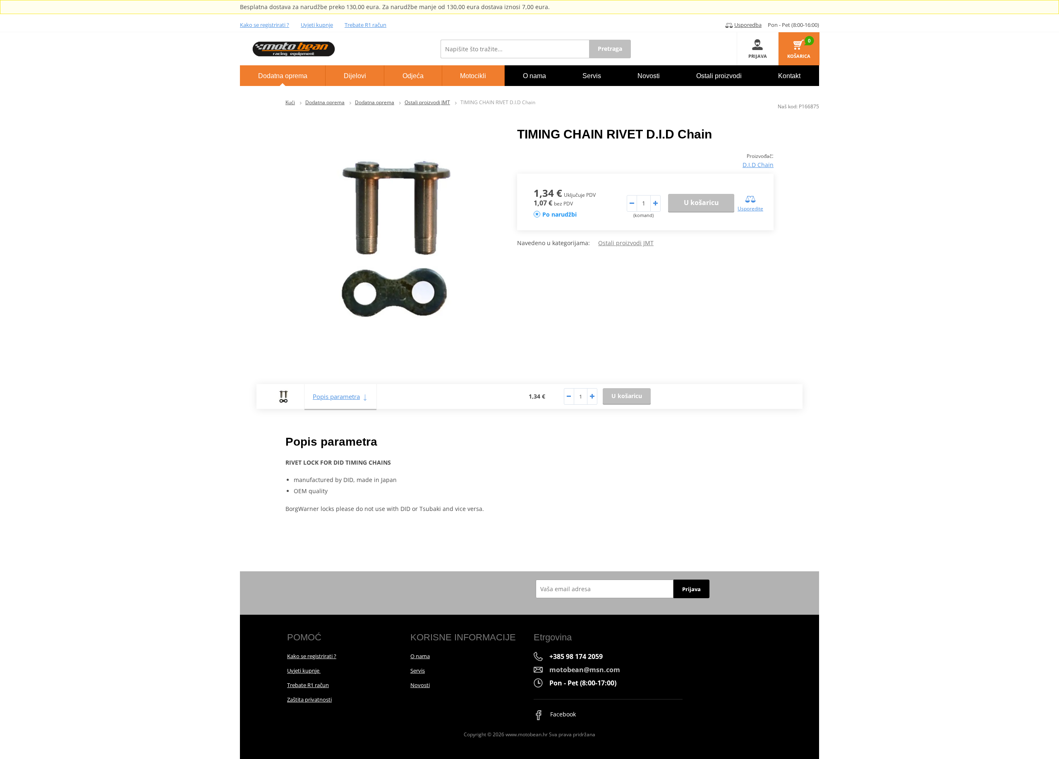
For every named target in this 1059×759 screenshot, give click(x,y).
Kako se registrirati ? (264, 25)
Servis (417, 670)
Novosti (420, 685)
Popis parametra (336, 396)
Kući (290, 102)
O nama (420, 656)
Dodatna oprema (325, 102)
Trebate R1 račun (365, 25)
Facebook (562, 714)
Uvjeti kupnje (317, 25)
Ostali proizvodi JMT (427, 102)
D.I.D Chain (758, 165)
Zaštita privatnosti (309, 699)
